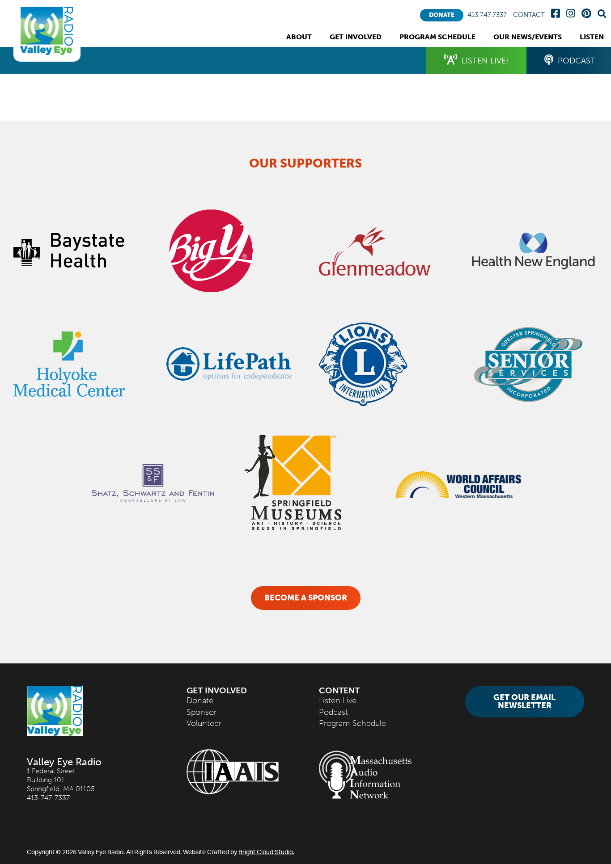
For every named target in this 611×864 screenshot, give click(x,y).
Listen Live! (485, 61)
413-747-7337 (48, 797)
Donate (441, 15)
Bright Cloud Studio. (266, 852)
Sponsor (201, 712)
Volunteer (204, 723)
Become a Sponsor (305, 598)
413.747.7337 (487, 15)
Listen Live (337, 700)
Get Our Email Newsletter (524, 701)
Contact (529, 15)
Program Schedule (352, 723)
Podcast (333, 712)
